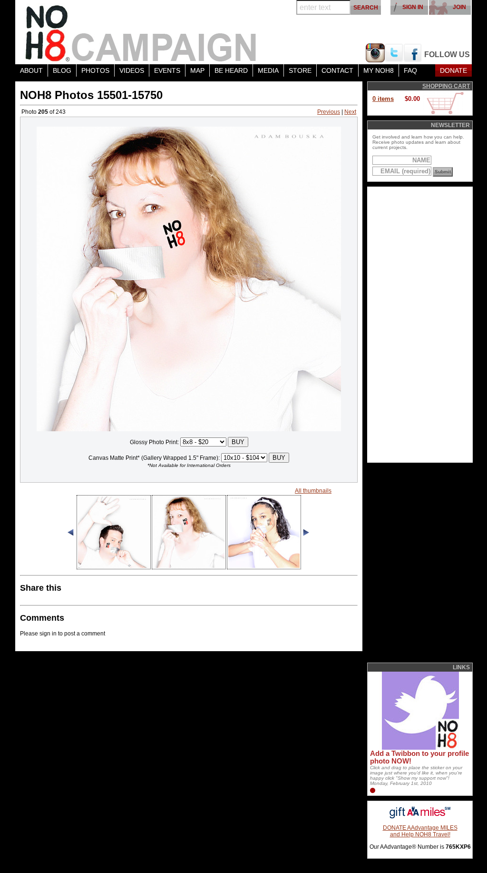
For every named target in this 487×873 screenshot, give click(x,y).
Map (197, 70)
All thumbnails (313, 490)
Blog (62, 70)
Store (300, 70)
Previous (328, 112)
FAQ (410, 70)
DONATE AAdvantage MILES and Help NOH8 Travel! (420, 831)
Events (167, 70)
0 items (383, 98)
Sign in (412, 7)
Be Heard (231, 70)
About (31, 70)
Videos (131, 70)
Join (459, 7)
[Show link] (419, 747)
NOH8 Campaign (141, 32)
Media (268, 70)
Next (350, 112)
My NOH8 (378, 70)
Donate (453, 70)
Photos (95, 70)
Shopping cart (446, 86)
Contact (337, 70)
